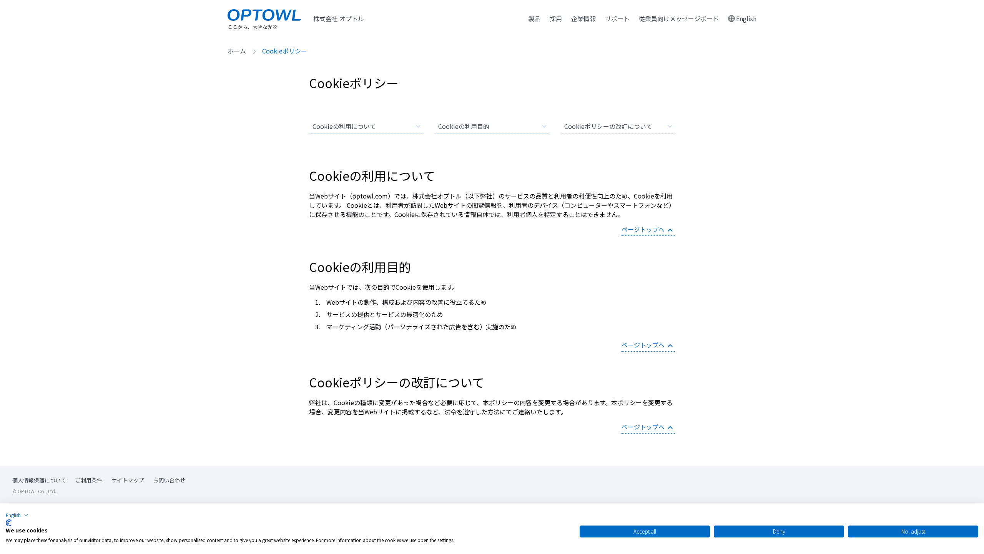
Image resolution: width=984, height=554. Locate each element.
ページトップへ (643, 229)
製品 (534, 18)
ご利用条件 (88, 480)
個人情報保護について (39, 480)
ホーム (237, 51)
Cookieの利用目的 (463, 126)
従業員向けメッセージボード (679, 18)
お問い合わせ (169, 480)
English (746, 18)
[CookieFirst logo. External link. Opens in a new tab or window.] (9, 522)
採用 (556, 18)
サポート (617, 18)
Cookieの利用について (344, 126)
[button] (17, 515)
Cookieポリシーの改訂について (608, 126)
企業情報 (583, 18)
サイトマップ (127, 480)
